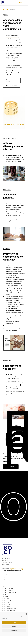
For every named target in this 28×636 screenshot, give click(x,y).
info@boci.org (5, 564)
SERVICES (4, 594)
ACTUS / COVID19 (6, 606)
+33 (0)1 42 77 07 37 (7, 562)
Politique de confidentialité (7, 579)
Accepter (14, 622)
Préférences (14, 630)
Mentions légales (5, 574)
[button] (25, 614)
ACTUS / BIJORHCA (6, 600)
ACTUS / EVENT (5, 602)
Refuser (14, 626)
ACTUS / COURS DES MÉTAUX (9, 608)
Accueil (5, 9)
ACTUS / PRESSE (6, 604)
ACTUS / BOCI (5, 598)
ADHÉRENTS (5, 596)
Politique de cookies (6, 577)
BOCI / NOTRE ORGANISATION (9, 592)
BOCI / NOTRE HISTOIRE (8, 590)
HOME (3, 586)
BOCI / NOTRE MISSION (7, 588)
